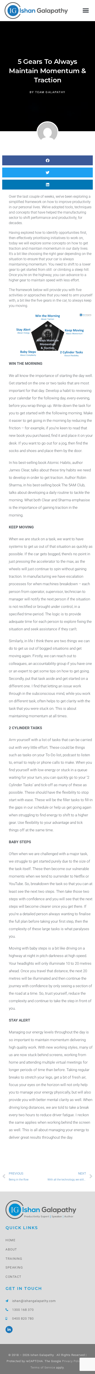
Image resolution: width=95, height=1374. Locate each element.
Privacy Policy (71, 1361)
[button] (86, 10)
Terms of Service (42, 1367)
